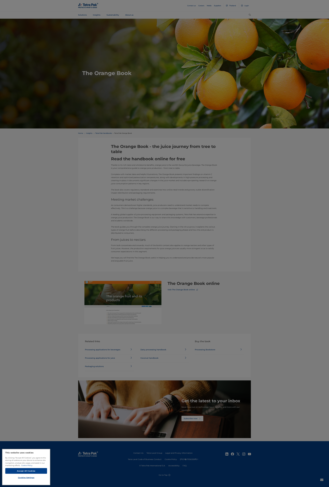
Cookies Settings (26, 477)
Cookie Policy (26, 465)
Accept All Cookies (26, 471)
